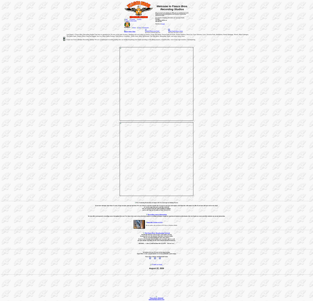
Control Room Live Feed (152, 31)
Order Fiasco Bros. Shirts (175, 31)
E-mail (163, 24)
